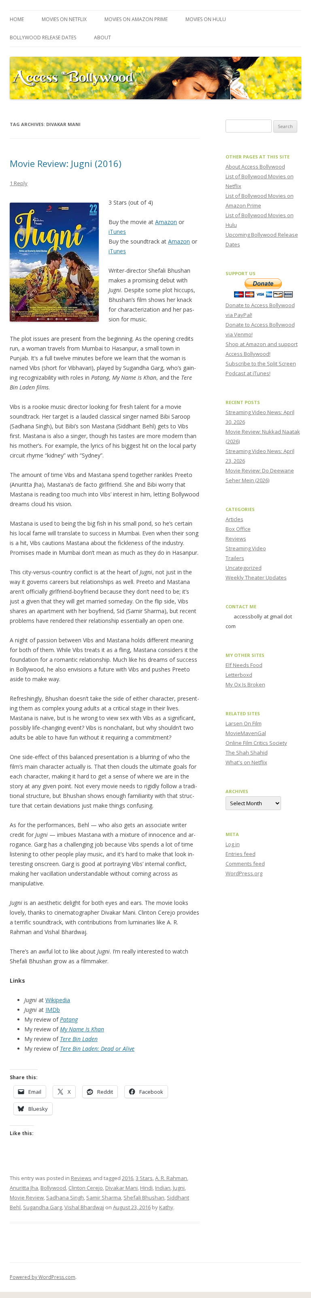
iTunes (117, 231)
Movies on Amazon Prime (136, 19)
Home (17, 19)
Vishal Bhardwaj (84, 1207)
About (102, 37)
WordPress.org (244, 873)
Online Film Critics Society (256, 742)
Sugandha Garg (42, 1207)
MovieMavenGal (246, 733)
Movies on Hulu (205, 19)
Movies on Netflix (64, 19)
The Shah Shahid (247, 752)
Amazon (166, 222)
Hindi (146, 1187)
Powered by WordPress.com (42, 1277)
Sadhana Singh (65, 1197)
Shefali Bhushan (144, 1197)
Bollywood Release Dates (43, 37)
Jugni (179, 1187)
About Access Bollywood (255, 166)
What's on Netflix (246, 762)
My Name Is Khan (82, 1029)
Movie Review (27, 1197)
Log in (233, 844)
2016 (127, 1178)
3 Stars (144, 1178)
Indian (162, 1187)
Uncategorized (244, 567)
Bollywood (53, 1187)
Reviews (81, 1178)
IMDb (52, 1010)
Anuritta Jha (24, 1187)
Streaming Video (246, 548)
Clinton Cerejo (85, 1187)
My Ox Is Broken (245, 684)
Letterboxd (239, 674)
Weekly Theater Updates (256, 577)
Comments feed (245, 863)
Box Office (238, 528)
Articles (234, 519)
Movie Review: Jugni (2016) (65, 163)
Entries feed (241, 853)
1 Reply (19, 183)
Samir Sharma (103, 1197)
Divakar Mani (121, 1187)
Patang (69, 1019)
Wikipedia (57, 1000)
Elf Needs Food (244, 665)
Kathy (166, 1207)
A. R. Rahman (171, 1178)
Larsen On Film (244, 723)
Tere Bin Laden (79, 1039)
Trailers (235, 558)
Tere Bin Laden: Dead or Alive (97, 1048)
